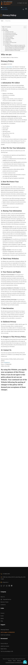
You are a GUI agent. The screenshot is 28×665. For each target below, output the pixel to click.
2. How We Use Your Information (10, 33)
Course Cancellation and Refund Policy (14, 662)
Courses (2, 613)
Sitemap (19, 660)
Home (2, 20)
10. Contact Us (7, 43)
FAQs (2, 621)
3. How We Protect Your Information (11, 34)
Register (20, 2)
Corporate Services (7, 599)
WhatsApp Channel (5, 629)
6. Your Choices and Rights (9, 38)
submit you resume (5, 646)
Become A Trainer (4, 602)
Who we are (5, 28)
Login (26, 2)
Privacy (10, 660)
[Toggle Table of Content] (24, 27)
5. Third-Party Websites (9, 37)
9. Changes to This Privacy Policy (10, 42)
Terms (14, 660)
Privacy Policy (5, 30)
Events (2, 615)
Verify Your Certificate (5, 635)
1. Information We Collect (9, 31)
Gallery (2, 618)
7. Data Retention (8, 39)
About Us (3, 596)
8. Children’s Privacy (8, 41)
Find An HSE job (4, 643)
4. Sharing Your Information (9, 35)
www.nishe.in (9, 66)
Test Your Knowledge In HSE (7, 651)
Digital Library (4, 648)
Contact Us (3, 604)
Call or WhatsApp (7, 1)
